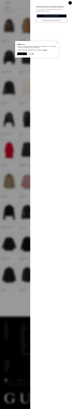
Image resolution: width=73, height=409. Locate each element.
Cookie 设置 (31, 53)
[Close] (70, 3)
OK (22, 53)
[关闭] (56, 42)
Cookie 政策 (44, 50)
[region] (37, 49)
